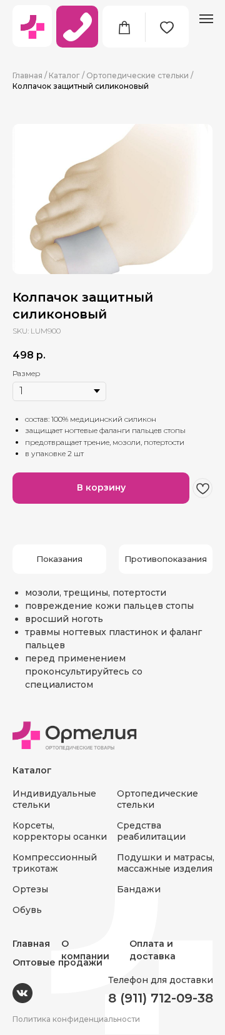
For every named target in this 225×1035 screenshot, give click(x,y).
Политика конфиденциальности (76, 1019)
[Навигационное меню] (206, 18)
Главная (27, 75)
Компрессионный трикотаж (54, 863)
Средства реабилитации (151, 831)
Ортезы (30, 889)
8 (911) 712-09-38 (160, 998)
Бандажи (139, 889)
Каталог (64, 75)
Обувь (27, 909)
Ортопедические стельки (137, 75)
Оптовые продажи (57, 962)
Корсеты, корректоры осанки (59, 831)
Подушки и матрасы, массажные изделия (165, 863)
